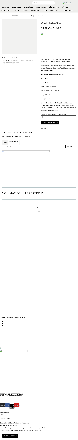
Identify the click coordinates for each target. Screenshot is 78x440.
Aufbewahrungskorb (13, 298)
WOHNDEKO (35, 11)
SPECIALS (17, 11)
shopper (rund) (14, 62)
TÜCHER (65, 7)
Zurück (8, 146)
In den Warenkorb (51, 122)
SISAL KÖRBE (28, 7)
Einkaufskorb (24, 16)
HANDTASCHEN (41, 7)
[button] (53, 3)
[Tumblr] (12, 55)
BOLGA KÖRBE (13, 16)
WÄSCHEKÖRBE (54, 7)
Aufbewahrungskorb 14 (15, 301)
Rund (8, 62)
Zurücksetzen (62, 114)
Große (43, 114)
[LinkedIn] (14, 55)
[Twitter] (6, 55)
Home (4, 16)
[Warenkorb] (61, 3)
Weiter (69, 146)
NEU (58, 221)
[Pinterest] (9, 55)
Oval (44, 224)
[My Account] (57, 3)
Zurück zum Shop (10, 435)
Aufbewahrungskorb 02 (62, 223)
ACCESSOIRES (68, 11)
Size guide (44, 128)
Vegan (12, 299)
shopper (31, 225)
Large (4, 62)
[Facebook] (3, 55)
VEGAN (25, 11)
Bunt (22, 60)
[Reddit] (17, 55)
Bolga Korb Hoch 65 (37, 227)
